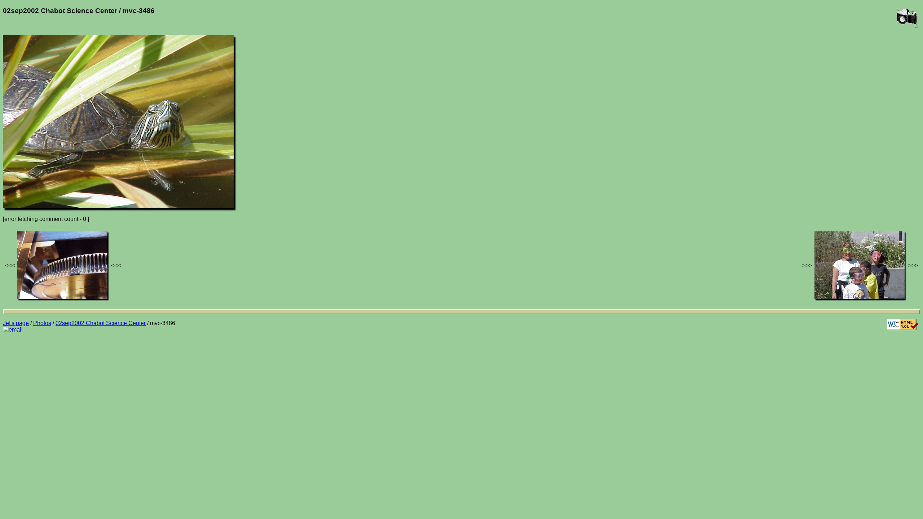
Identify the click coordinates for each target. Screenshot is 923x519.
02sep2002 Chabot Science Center (101, 323)
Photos (42, 323)
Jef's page (16, 323)
